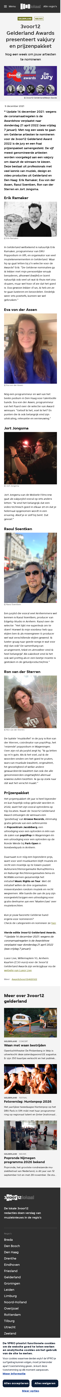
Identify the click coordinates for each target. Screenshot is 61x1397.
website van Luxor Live (18, 970)
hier (53, 923)
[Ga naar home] (30, 6)
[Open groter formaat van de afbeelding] (30, 219)
